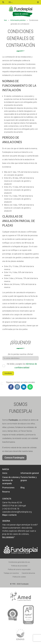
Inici (5, 20)
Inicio (4, 473)
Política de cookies (19, 577)
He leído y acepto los (22, 366)
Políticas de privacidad (19, 566)
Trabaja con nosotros (11, 573)
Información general (29, 473)
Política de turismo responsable (19, 569)
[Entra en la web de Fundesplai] (20, 553)
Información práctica (17, 20)
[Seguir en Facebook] (11, 387)
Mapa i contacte (9, 515)
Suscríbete (8, 373)
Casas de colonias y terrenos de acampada (11, 480)
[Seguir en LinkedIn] (23, 387)
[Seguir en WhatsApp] (30, 387)
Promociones (8, 487)
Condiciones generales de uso (19, 562)
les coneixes (8, 537)
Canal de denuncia (28, 573)
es (10, 2)
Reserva (6, 491)
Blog (22, 487)
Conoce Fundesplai (14, 457)
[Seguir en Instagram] (17, 387)
